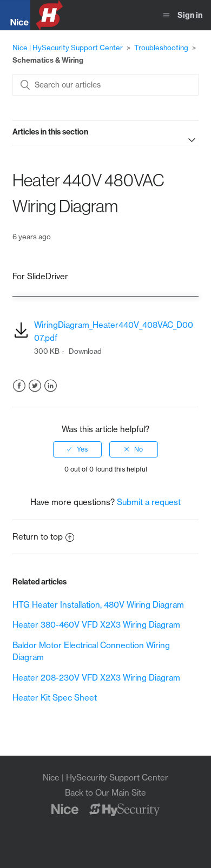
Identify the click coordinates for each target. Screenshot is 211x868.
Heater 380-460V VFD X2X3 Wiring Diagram (96, 625)
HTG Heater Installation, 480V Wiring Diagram (98, 605)
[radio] (77, 449)
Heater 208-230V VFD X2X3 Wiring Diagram (96, 677)
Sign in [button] (189, 15)
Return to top (37, 536)
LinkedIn (50, 386)
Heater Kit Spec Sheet (54, 697)
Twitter (35, 386)
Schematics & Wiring (47, 60)
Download (85, 351)
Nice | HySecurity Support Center (67, 47)
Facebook (19, 386)
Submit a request (149, 502)
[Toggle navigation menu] (166, 15)
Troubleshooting (161, 47)
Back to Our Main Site (105, 793)
